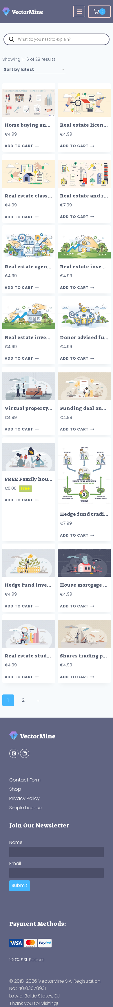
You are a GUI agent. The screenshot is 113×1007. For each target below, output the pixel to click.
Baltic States (38, 996)
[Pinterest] (14, 753)
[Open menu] (79, 12)
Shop (15, 789)
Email (15, 863)
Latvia (16, 996)
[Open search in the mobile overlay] (56, 39)
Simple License (25, 807)
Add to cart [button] (19, 146)
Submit (20, 885)
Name (16, 842)
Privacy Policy (24, 798)
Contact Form (25, 780)
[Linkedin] (24, 753)
